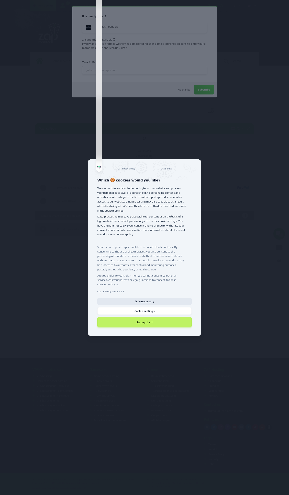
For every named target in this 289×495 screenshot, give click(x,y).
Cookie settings (144, 311)
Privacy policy (125, 234)
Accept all (144, 322)
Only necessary (144, 301)
